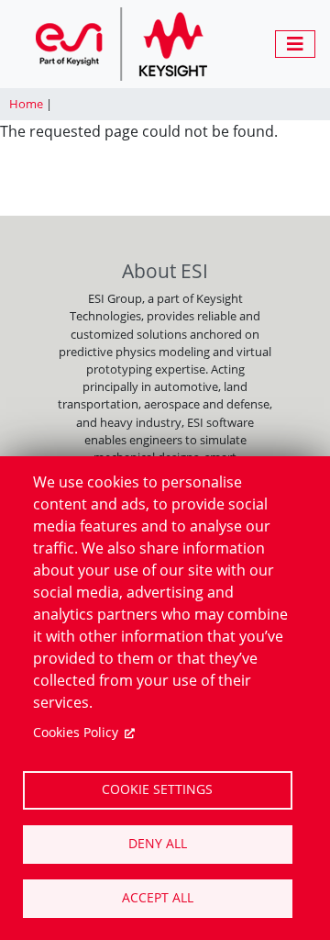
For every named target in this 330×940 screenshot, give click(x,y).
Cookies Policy (75, 732)
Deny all (157, 843)
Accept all (157, 897)
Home (26, 103)
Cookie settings (157, 789)
